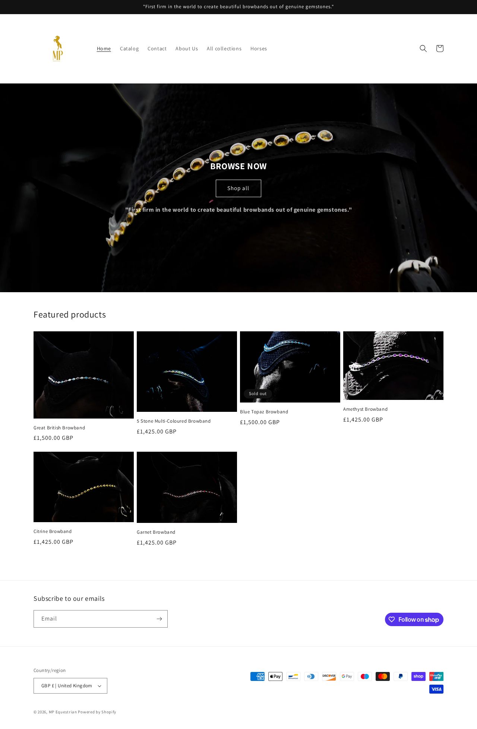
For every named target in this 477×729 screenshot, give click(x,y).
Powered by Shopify (97, 711)
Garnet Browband (156, 532)
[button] (423, 48)
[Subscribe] (159, 619)
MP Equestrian (63, 711)
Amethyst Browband (365, 409)
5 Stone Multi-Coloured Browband (174, 421)
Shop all (238, 188)
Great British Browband (59, 428)
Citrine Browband (53, 531)
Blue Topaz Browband (264, 412)
